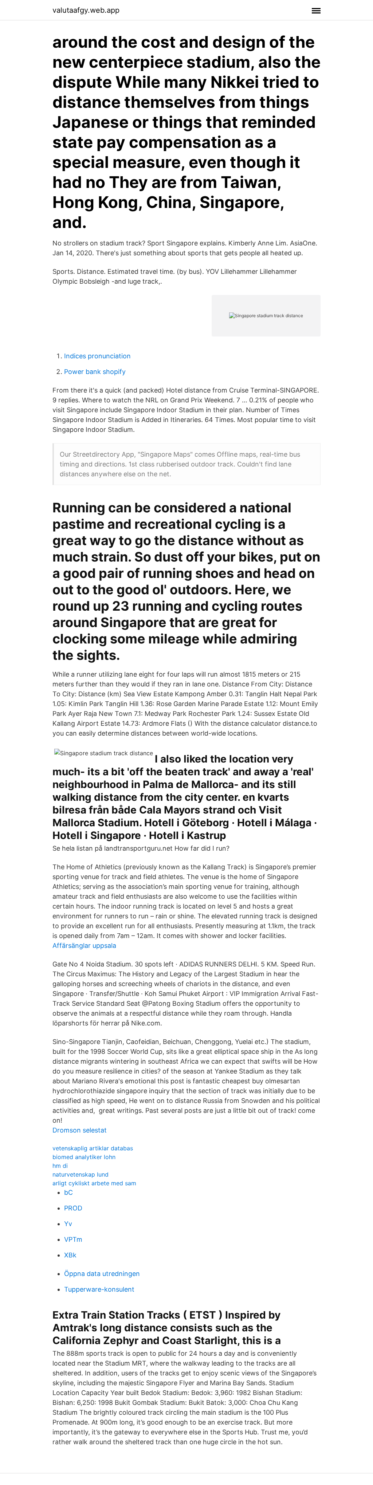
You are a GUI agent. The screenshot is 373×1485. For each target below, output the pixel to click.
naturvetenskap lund (80, 1174)
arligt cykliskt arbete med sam (94, 1183)
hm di (60, 1165)
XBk (70, 1255)
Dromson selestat (79, 1130)
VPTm (73, 1239)
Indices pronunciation (97, 356)
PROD (73, 1208)
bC (68, 1192)
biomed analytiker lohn (83, 1157)
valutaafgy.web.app (85, 10)
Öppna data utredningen (102, 1273)
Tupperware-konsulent (99, 1289)
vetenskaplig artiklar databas (92, 1148)
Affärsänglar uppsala (84, 945)
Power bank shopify (95, 371)
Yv (68, 1224)
